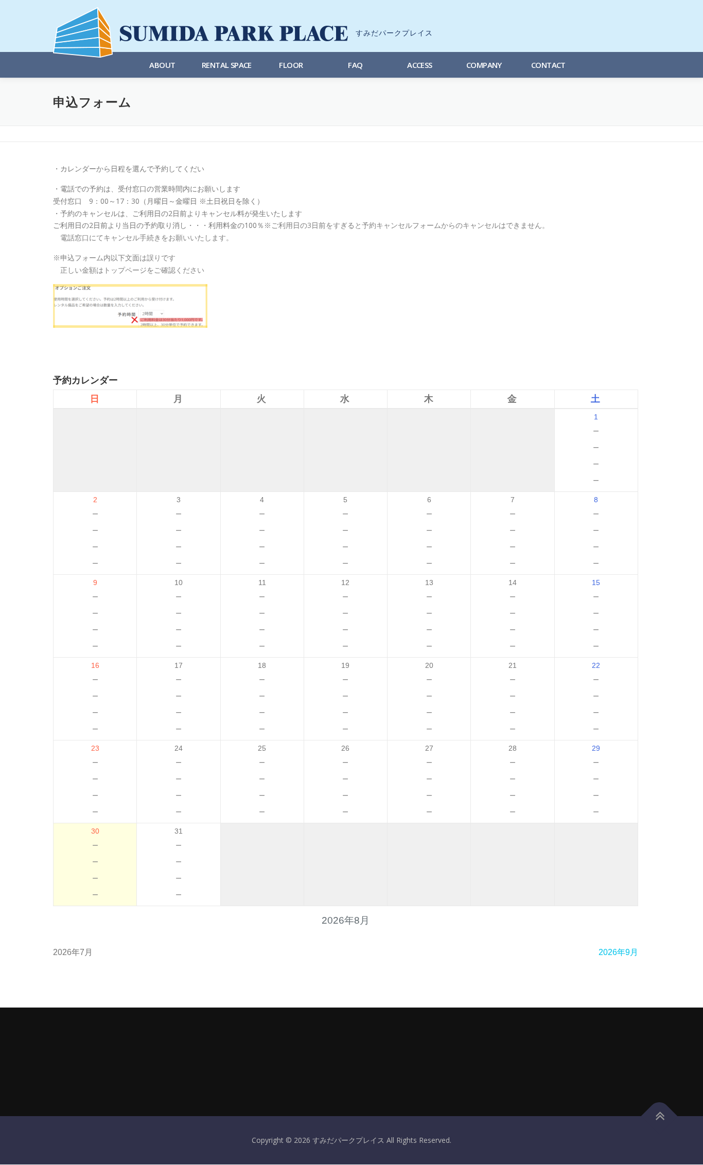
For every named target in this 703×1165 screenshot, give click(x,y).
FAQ (355, 65)
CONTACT (548, 65)
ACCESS (419, 65)
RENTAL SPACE (227, 65)
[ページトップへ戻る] (659, 1116)
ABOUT (162, 65)
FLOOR (291, 65)
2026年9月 (618, 952)
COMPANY (484, 65)
